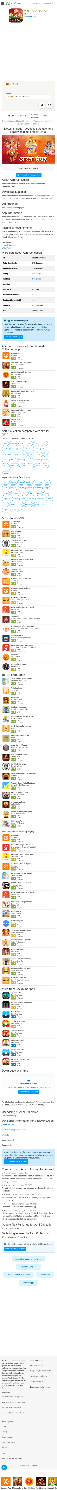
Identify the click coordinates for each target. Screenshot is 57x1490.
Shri (47, 482)
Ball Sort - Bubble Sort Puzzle (21, 1002)
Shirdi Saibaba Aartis (18, 541)
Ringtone (6, 510)
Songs (47, 493)
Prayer (20, 504)
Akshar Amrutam (17, 636)
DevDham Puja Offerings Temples (23, 626)
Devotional (38, 482)
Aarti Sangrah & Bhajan (19, 382)
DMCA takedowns (8, 1443)
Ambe (36, 449)
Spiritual (29, 488)
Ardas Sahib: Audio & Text (20, 736)
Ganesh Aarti (15, 420)
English (13, 449)
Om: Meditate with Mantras (21, 372)
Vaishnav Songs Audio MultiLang (23, 783)
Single (5, 449)
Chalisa (13, 482)
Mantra (21, 482)
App (46, 454)
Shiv (24, 493)
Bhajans (13, 488)
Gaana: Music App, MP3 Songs (22, 645)
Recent (49, 499)
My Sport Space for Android (12, 1407)
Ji (27, 460)
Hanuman (36, 460)
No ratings (36, 273)
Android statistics (36, 1365)
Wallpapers (15, 493)
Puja (31, 493)
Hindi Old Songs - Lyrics (19, 793)
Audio (38, 465)
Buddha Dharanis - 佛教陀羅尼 (21, 812)
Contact (5, 1426)
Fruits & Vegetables (18, 1021)
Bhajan (21, 488)
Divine (13, 504)
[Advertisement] (28, 51)
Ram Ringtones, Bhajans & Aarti (22, 717)
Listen (44, 443)
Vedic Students (16, 688)
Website (5, 1135)
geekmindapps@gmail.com (13, 1130)
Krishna (29, 482)
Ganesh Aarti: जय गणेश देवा (20, 401)
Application (7, 454)
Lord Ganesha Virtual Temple (21, 930)
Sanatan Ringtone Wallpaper (21, 588)
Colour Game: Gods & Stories (21, 679)
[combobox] (41, 3)
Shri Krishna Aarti (17, 821)
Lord (5, 488)
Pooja (14, 510)
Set (5, 504)
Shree (5, 465)
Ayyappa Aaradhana (18, 802)
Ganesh (45, 460)
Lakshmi (6, 471)
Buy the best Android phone (40, 1387)
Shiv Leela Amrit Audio (19, 707)
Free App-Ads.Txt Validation (12, 1459)
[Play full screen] (49, 105)
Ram (5, 482)
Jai (39, 454)
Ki (32, 454)
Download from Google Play (29, 175)
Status (15, 499)
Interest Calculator (17, 1050)
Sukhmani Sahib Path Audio (21, 968)
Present (28, 449)
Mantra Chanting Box (18, 664)
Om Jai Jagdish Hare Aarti (20, 1059)
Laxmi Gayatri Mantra (19, 745)
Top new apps (28, 1283)
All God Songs (16, 911)
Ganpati (6, 493)
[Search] (53, 3)
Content (16, 454)
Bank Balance (16, 1012)
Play (20, 449)
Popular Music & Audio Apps (18, 1275)
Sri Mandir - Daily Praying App (22, 550)
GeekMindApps (25, 989)
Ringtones (6, 499)
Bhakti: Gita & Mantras (19, 598)
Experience (40, 499)
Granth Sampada (17, 921)
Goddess (13, 443)
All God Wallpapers (18, 949)
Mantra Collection (17, 1031)
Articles (5, 1448)
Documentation (7, 1437)
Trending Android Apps (38, 1376)
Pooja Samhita (16, 569)
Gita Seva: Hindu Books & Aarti (22, 560)
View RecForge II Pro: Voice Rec (13, 1402)
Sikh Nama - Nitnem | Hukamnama (23, 774)
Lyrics (30, 465)
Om (5, 460)
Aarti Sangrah (16, 531)
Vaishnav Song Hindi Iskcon (21, 579)
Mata (29, 443)
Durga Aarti (15, 698)
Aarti (24, 454)
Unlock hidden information (28, 1092)
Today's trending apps (29, 1267)
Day (22, 510)
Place (37, 443)
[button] (28, 1139)
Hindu (45, 465)
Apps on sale (44, 1275)
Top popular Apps (36, 1382)
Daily (23, 499)
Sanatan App (15, 353)
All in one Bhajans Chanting (21, 959)
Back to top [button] (51, 1469)
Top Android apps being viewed (13, 1397)
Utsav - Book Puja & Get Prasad (22, 607)
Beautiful (45, 504)
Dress (39, 493)
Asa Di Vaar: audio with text (21, 726)
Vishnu (36, 504)
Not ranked (36, 279)
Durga (46, 488)
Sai (44, 449)
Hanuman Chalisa (17, 1040)
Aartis (20, 460)
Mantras (31, 499)
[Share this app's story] (42, 105)
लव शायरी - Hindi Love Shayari (21, 883)
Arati (5, 443)
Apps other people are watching (28, 1259)
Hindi (23, 465)
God (21, 443)
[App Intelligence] (4, 1467)
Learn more (8, 333)
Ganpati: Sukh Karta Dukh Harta (22, 391)
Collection (14, 465)
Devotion (28, 504)
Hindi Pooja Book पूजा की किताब (21, 902)
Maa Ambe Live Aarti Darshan (21, 363)
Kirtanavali (15, 617)
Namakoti (14, 655)
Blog (3, 1453)
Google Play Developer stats (40, 1371)
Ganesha (38, 488)
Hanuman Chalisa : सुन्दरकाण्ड (21, 410)
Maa (12, 460)
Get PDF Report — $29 (14, 337)
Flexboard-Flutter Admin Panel (13, 1413)
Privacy (4, 1432)
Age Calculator (16, 993)
